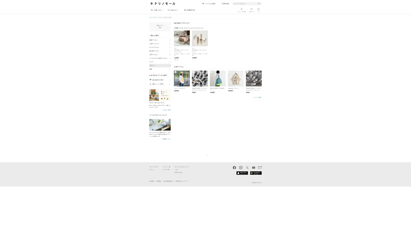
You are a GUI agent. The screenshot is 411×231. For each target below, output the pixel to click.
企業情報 (151, 181)
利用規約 (158, 181)
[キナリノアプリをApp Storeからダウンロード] (242, 174)
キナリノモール (153, 17)
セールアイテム (154, 47)
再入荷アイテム (154, 51)
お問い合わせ (178, 172)
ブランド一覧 (162, 17)
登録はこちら (167, 139)
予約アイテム (153, 54)
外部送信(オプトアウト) (182, 181)
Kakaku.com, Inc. (257, 182)
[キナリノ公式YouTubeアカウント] (254, 167)
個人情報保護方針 (168, 181)
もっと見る (258, 97)
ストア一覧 (166, 169)
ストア (151, 62)
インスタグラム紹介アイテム (158, 58)
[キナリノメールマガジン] (260, 167)
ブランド (152, 65)
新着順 (181, 28)
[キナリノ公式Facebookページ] (234, 167)
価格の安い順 (188, 28)
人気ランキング (154, 43)
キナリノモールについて (182, 167)
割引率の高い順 (198, 28)
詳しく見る (167, 110)
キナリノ (151, 169)
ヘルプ (176, 169)
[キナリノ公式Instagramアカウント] (241, 167)
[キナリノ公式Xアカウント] (247, 167)
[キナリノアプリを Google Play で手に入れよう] (256, 174)
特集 (150, 69)
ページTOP (207, 155)
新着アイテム (153, 40)
